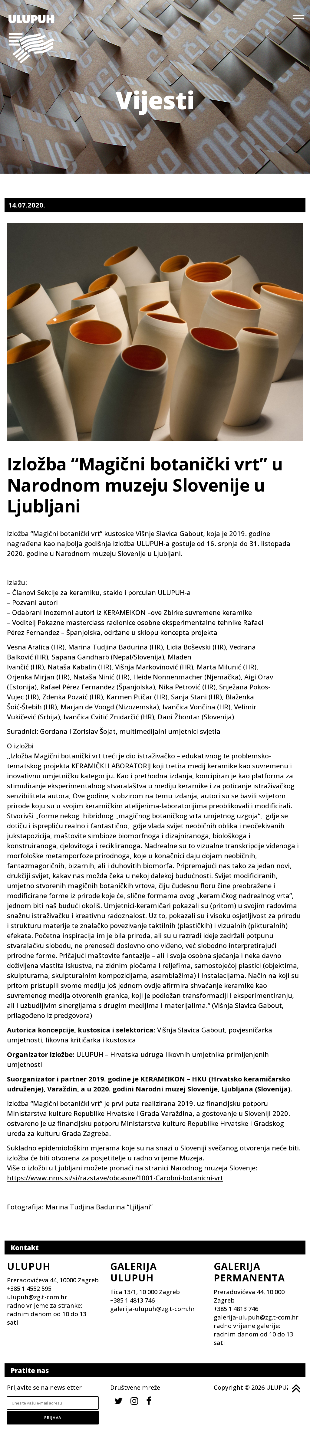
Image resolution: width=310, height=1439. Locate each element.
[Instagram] (134, 1401)
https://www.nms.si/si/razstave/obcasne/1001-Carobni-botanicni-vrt (115, 1177)
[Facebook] (148, 1401)
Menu (299, 18)
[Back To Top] (295, 1388)
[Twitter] (118, 1401)
